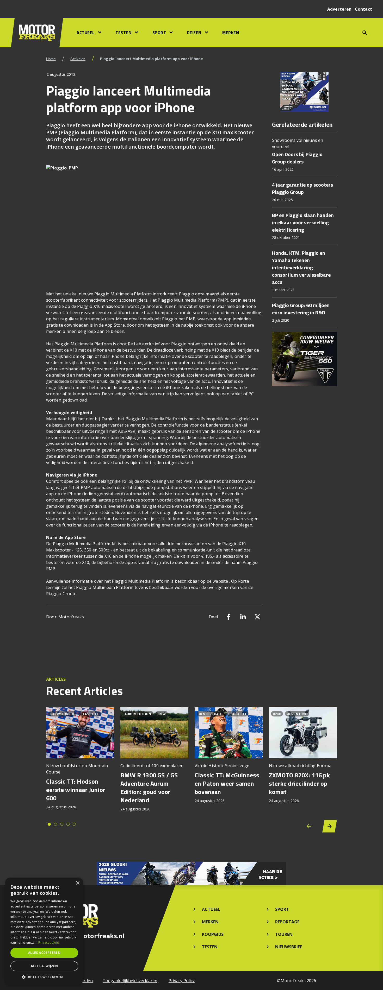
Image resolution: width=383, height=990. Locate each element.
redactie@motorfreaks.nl (85, 936)
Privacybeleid (48, 942)
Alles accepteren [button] (44, 952)
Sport (159, 32)
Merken (230, 32)
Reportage (287, 922)
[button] (44, 977)
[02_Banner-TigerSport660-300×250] (304, 359)
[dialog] (44, 931)
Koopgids (213, 934)
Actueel (86, 32)
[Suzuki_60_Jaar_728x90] (191, 873)
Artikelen (77, 58)
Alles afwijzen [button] (44, 966)
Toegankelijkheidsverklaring (131, 980)
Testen (123, 32)
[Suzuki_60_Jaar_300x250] (304, 92)
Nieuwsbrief (288, 947)
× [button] (77, 883)
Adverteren (339, 9)
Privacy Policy (182, 980)
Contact (363, 9)
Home (51, 58)
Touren (284, 934)
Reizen (194, 32)
